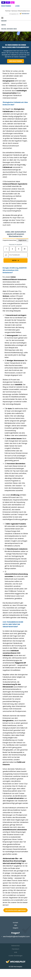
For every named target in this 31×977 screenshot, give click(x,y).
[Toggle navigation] (2, 18)
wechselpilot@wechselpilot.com (16, 936)
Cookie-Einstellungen (15, 956)
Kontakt (15, 923)
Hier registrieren (15, 61)
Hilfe (15, 925)
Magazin (15, 928)
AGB (15, 952)
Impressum (15, 949)
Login (17, 6)
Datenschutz (15, 946)
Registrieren (6, 6)
